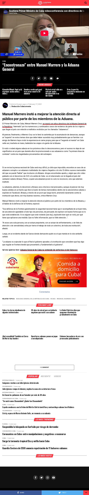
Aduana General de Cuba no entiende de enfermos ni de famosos (49, 250)
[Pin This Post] (44, 78)
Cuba (53, 299)
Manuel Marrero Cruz (67, 299)
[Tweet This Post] (38, 78)
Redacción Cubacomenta (21, 106)
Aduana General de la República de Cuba (33, 299)
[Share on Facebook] (32, 78)
